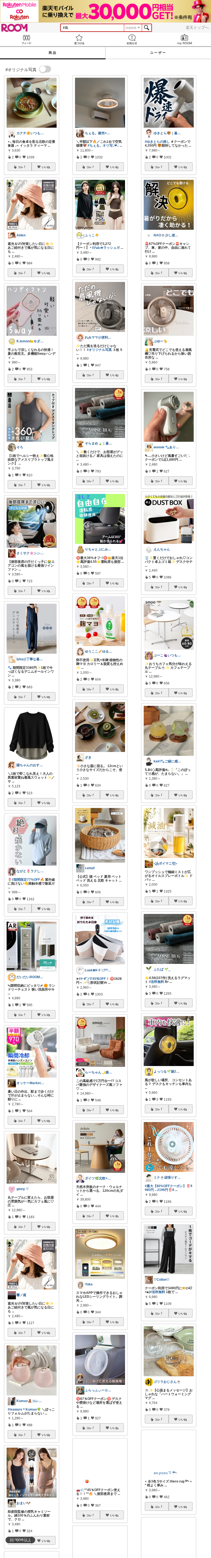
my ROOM (184, 39)
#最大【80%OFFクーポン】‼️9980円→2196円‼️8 (168, 1188)
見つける (79, 39)
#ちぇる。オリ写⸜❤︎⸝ (103, 145)
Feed (26, 39)
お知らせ (132, 39)
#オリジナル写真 (99, 350)
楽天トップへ (197, 27)
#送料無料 (156, 982)
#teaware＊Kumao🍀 (24, 1409)
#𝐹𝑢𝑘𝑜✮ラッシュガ (106, 248)
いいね (46, 167)
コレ (20, 167)
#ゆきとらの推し (157, 142)
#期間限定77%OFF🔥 (28, 880)
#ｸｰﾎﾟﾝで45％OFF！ (94, 979)
